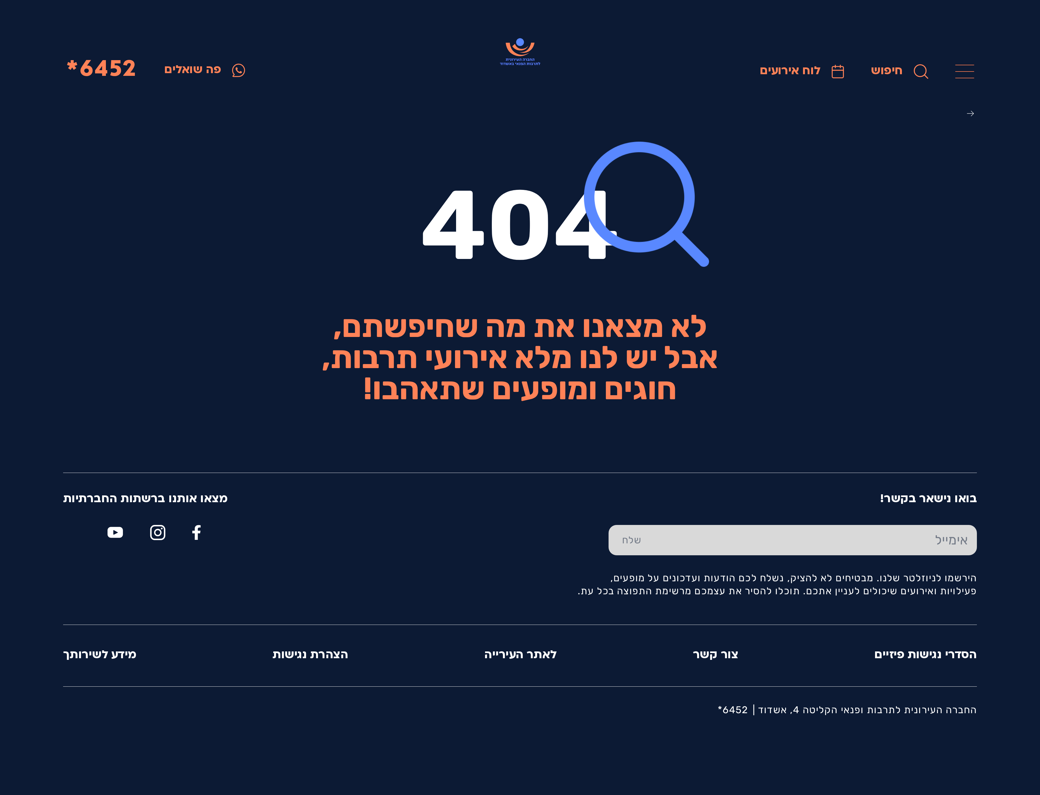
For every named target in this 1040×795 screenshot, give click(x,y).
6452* (101, 70)
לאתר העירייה (520, 655)
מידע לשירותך (100, 655)
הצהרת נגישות (310, 655)
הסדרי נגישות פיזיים (925, 655)
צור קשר (715, 655)
